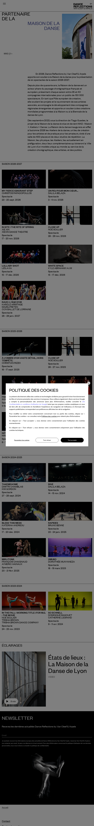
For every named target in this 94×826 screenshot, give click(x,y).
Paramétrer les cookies (21, 440)
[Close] (88, 383)
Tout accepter (72, 440)
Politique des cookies (49, 416)
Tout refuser (47, 440)
